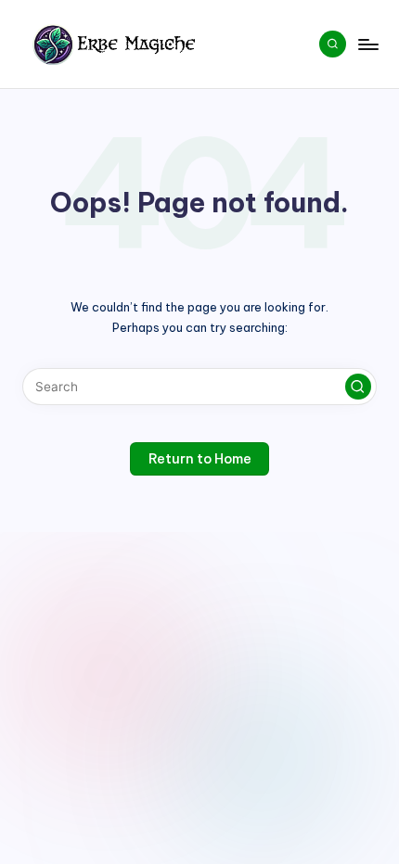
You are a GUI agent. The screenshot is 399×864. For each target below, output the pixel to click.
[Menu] (367, 44)
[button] (358, 387)
